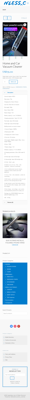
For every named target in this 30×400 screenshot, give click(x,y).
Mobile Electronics (9, 337)
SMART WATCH (11, 294)
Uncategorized (8, 302)
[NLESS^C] (15, 3)
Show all (25, 18)
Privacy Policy (8, 357)
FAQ (6, 360)
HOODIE (9, 269)
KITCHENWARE (11, 282)
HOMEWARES (6, 88)
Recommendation (9, 300)
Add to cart (13, 81)
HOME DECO (10, 276)
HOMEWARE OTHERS (21, 87)
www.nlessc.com (12, 395)
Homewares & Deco (9, 343)
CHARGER (9, 289)
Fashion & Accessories (10, 340)
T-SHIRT (9, 271)
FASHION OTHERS (11, 266)
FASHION (7, 264)
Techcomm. (13, 396)
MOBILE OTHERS (11, 292)
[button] (24, 24)
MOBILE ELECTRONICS (11, 287)
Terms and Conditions (10, 354)
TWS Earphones (10, 297)
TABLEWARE (10, 284)
